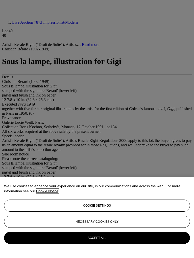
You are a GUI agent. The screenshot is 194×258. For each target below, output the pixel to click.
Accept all (97, 238)
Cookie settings (97, 205)
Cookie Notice (47, 191)
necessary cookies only (97, 221)
